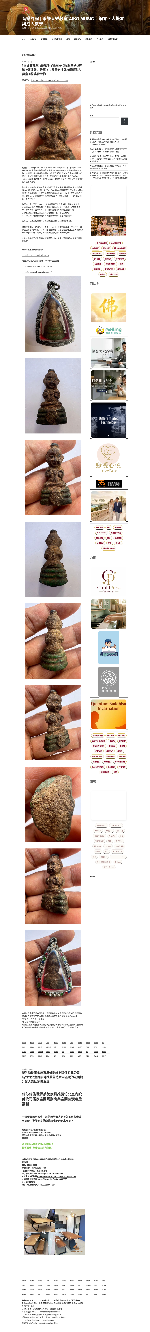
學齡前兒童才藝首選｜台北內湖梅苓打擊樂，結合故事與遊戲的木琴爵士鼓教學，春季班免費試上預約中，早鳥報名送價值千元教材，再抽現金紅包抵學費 (109, 175)
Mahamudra (101, 533)
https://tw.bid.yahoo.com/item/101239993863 (49, 80)
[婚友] (109, 458)
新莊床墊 (120, 831)
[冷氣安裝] (109, 648)
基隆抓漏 (97, 269)
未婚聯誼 (100, 543)
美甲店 (119, 751)
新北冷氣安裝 (99, 836)
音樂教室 (98, 831)
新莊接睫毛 (110, 756)
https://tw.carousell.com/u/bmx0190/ (36, 272)
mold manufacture (118, 857)
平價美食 (122, 767)
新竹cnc (118, 862)
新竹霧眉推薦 (105, 105)
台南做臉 (98, 264)
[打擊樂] (109, 330)
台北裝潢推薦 (120, 762)
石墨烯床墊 (110, 253)
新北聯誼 (111, 767)
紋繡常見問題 (97, 756)
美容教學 (122, 253)
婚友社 (118, 543)
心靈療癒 (118, 527)
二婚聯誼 (118, 538)
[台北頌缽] (109, 682)
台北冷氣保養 (57, 39)
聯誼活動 (121, 735)
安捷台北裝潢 (116, 533)
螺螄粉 (102, 274)
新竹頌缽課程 (102, 243)
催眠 (115, 772)
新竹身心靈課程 (120, 248)
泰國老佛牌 (119, 846)
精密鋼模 (107, 762)
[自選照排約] (109, 385)
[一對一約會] (109, 353)
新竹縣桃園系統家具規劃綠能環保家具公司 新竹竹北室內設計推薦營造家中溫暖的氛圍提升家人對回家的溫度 (52, 1076)
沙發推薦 (122, 756)
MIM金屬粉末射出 (103, 862)
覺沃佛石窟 (109, 269)
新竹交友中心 (109, 867)
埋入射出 (99, 527)
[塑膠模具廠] (109, 421)
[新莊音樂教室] (109, 614)
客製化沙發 (120, 259)
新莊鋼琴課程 (98, 735)
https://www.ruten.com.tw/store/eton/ (37, 266)
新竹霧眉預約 (95, 105)
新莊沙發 (112, 836)
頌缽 (121, 264)
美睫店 (122, 746)
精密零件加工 (102, 825)
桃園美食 (108, 259)
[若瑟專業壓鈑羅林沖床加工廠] (109, 484)
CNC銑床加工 (116, 825)
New (23, 39)
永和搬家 (97, 259)
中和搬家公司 (97, 253)
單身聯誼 (99, 538)
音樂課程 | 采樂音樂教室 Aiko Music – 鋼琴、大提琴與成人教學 (73, 21)
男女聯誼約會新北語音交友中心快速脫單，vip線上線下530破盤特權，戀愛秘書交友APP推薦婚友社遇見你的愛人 (108, 158)
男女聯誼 (110, 735)
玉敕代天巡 (113, 274)
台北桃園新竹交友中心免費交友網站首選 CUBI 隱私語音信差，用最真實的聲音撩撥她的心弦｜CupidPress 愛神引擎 (109, 142)
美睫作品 (109, 751)
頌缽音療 (112, 746)
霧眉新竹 (77, 39)
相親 (94, 857)
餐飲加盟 (106, 248)
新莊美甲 (121, 105)
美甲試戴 (120, 269)
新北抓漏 (44, 39)
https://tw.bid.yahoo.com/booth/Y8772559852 (40, 260)
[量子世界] (109, 715)
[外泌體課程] (109, 226)
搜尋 (91, 115)
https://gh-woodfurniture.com (50, 1173)
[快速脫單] (109, 506)
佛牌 (109, 841)
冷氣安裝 (33, 39)
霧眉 (68, 39)
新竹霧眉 (88, 39)
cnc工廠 (108, 846)
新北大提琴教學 (98, 767)
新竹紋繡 (114, 105)
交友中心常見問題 (98, 741)
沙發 (121, 836)
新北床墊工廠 (117, 851)
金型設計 (119, 841)
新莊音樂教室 (113, 39)
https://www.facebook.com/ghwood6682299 (56, 1176)
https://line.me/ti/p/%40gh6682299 (52, 1179)
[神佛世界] (109, 308)
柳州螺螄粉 (105, 772)
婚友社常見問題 (109, 548)
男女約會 (122, 741)
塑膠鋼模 (96, 762)
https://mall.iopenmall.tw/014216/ (35, 255)
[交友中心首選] (109, 582)
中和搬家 (95, 248)
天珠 (109, 543)
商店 (109, 527)
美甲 (106, 851)
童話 (109, 538)
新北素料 (104, 857)
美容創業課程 (110, 264)
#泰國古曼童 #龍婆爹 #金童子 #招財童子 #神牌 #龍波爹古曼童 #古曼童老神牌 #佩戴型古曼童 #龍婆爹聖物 (52, 69)
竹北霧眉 (100, 39)
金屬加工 (109, 831)
